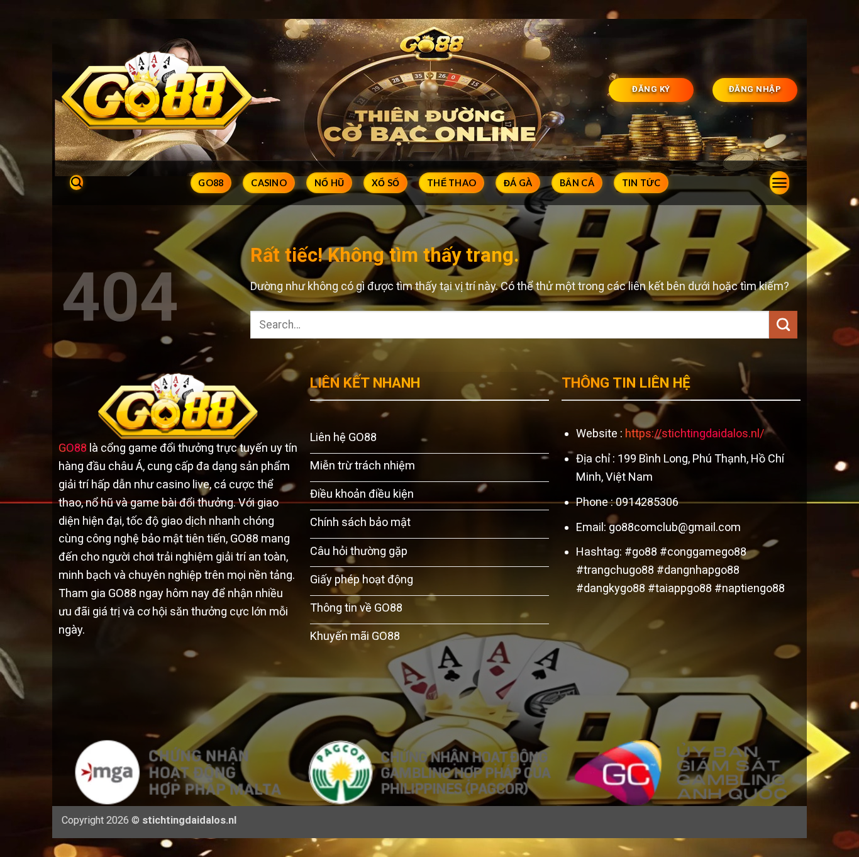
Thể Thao (451, 182)
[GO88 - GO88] (157, 90)
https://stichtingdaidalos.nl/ (694, 433)
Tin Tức (641, 182)
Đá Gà (518, 182)
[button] (779, 183)
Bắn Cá (577, 182)
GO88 (210, 182)
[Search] (76, 183)
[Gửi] (783, 325)
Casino (269, 182)
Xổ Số (385, 182)
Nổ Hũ (329, 182)
